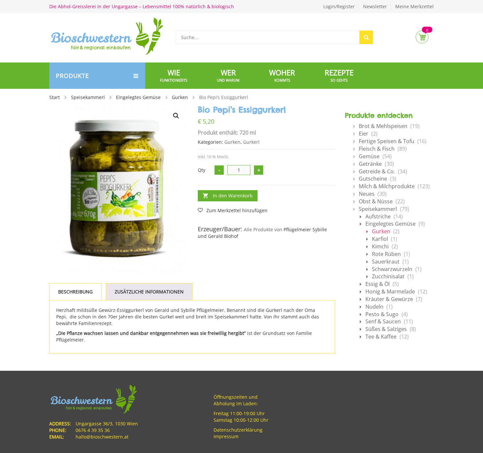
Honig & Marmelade (390, 291)
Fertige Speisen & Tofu (386, 141)
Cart (422, 37)
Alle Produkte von (263, 229)
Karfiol (380, 238)
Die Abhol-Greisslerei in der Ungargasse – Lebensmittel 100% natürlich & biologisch (141, 6)
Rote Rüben (386, 254)
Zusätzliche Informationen (149, 292)
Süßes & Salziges (386, 329)
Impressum (226, 436)
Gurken (180, 97)
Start (54, 97)
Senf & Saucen (383, 321)
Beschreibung (75, 292)
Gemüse (369, 156)
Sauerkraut (386, 261)
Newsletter (375, 6)
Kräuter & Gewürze (389, 299)
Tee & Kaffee (381, 336)
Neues (367, 193)
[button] (176, 116)
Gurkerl (251, 142)
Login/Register (339, 6)
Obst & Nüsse (376, 201)
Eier (363, 133)
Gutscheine (373, 178)
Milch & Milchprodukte (387, 186)
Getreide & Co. (377, 171)
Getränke (370, 163)
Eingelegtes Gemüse (138, 97)
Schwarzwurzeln (392, 269)
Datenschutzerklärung (238, 430)
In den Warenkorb (233, 195)
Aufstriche (378, 216)
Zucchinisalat (388, 276)
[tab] (75, 291)
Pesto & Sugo (382, 314)
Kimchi (380, 246)
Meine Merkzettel (414, 6)
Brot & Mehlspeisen (383, 126)
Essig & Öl (377, 284)
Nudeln (374, 306)
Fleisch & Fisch (377, 148)
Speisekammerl (88, 97)
